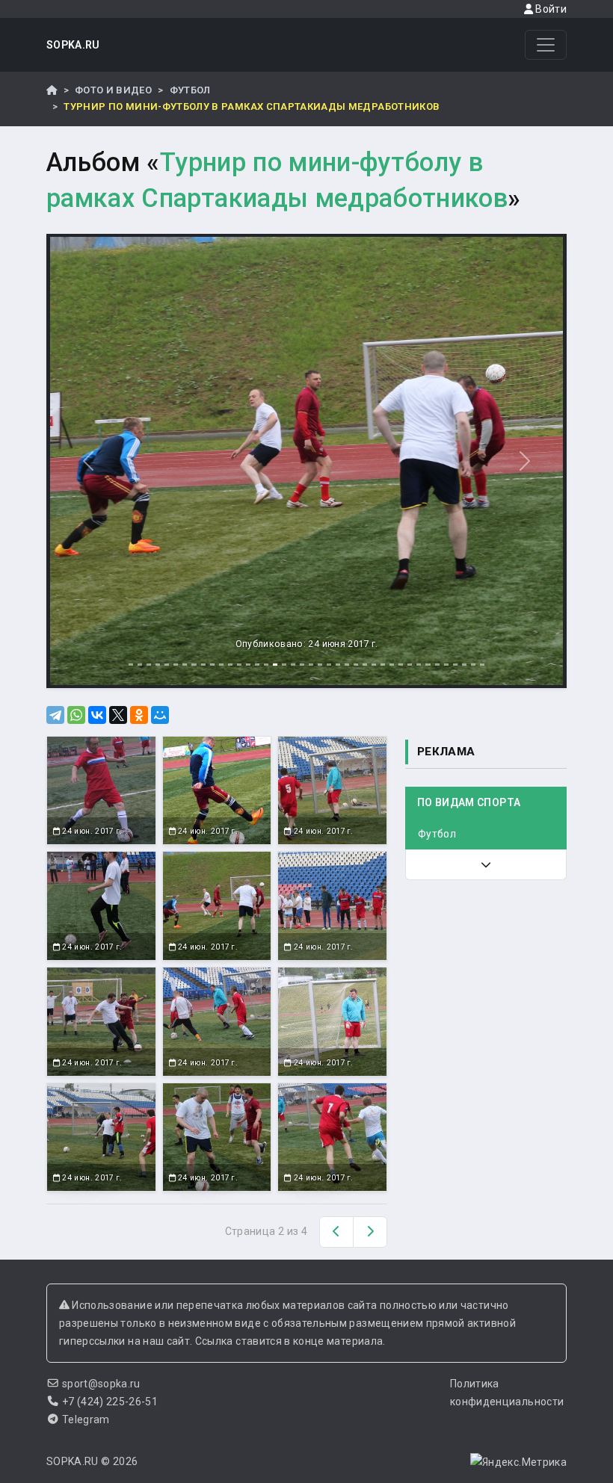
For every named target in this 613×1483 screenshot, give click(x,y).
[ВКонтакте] (97, 715)
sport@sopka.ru (101, 1384)
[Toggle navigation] (546, 45)
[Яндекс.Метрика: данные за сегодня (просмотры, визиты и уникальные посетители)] (518, 1462)
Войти (550, 9)
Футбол (190, 90)
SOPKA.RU (73, 45)
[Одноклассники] (139, 715)
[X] (118, 715)
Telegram (86, 1419)
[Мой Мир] (160, 715)
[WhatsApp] (76, 715)
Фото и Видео (113, 90)
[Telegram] (55, 715)
